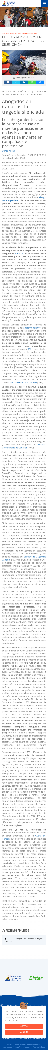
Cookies (6, 1038)
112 (29, 349)
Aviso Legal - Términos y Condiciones (28, 1038)
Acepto (24, 1026)
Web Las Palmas (39, 1047)
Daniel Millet (8, 150)
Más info (24, 1032)
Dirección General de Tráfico (22, 382)
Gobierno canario (32, 327)
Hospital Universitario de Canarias (24, 446)
